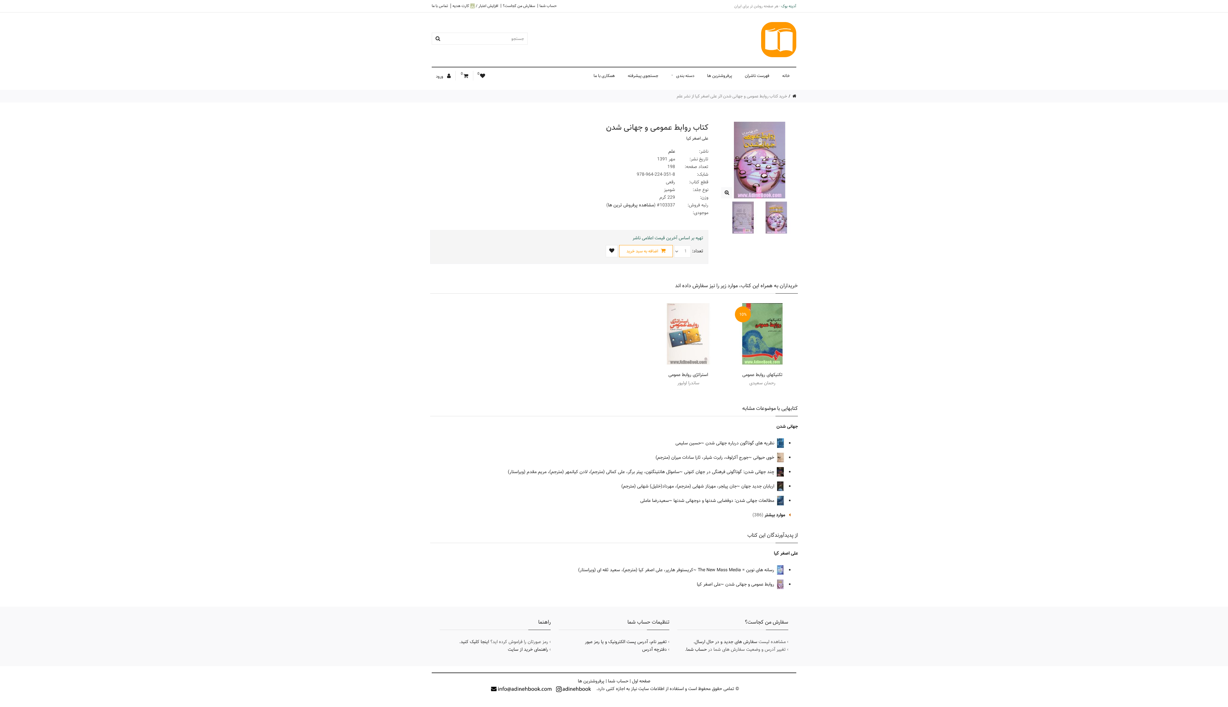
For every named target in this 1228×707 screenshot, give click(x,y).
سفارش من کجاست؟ (519, 6)
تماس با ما (440, 6)
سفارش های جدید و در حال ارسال (726, 642)
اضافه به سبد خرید (642, 251)
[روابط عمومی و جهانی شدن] (726, 192)
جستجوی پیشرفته (643, 75)
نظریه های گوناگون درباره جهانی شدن (740, 443)
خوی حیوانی (764, 457)
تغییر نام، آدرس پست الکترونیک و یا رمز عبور (626, 642)
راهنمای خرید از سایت (528, 649)
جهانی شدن (787, 426)
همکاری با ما (604, 75)
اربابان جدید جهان (758, 486)
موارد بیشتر (775, 515)
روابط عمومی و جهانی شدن (750, 584)
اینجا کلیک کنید (474, 642)
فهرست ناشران (757, 75)
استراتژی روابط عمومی (688, 375)
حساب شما (548, 6)
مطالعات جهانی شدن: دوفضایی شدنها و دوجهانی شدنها (724, 500)
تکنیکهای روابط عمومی (762, 375)
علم (671, 151)
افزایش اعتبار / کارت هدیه (475, 6)
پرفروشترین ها (719, 75)
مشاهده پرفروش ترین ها (631, 205)
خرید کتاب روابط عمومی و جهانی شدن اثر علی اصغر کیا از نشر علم (732, 96)
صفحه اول (641, 681)
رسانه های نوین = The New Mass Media (736, 570)
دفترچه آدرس (654, 649)
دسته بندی (685, 75)
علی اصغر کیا (697, 138)
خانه (786, 75)
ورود (440, 76)
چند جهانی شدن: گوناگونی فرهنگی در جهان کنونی (729, 472)
